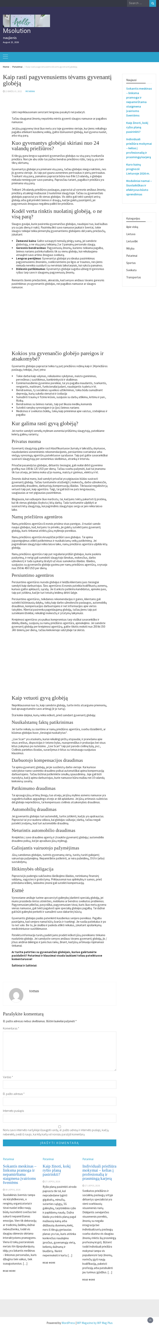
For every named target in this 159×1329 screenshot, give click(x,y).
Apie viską (132, 227)
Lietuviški (132, 241)
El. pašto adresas (14, 1094)
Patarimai (30, 91)
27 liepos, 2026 (52, 1181)
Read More (9, 1271)
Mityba (130, 248)
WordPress (68, 1323)
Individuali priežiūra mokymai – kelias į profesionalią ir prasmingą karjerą (99, 1172)
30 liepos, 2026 (12, 1189)
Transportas (133, 277)
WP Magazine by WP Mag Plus (95, 1323)
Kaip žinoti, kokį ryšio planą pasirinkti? (57, 1170)
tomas (34, 991)
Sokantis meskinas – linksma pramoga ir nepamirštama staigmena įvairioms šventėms (19, 1174)
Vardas (8, 1077)
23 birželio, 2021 (13, 91)
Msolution (17, 30)
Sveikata (131, 270)
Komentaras (11, 1028)
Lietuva (130, 234)
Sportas (131, 263)
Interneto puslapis (13, 1111)
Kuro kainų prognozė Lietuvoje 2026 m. (138, 168)
